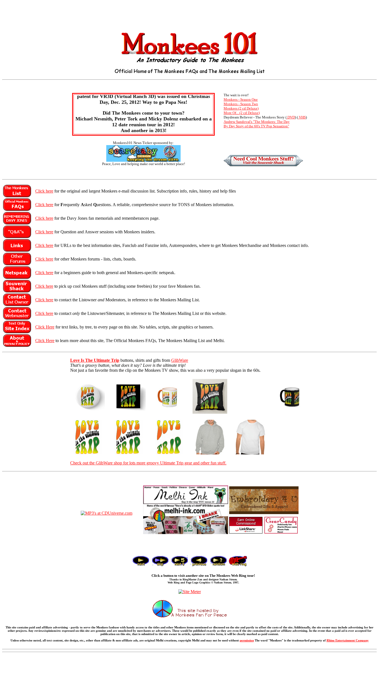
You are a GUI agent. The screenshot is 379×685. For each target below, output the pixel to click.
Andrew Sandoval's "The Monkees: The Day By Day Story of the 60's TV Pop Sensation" (257, 124)
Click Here (44, 327)
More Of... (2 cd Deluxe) (242, 113)
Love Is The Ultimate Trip (94, 360)
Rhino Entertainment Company (348, 640)
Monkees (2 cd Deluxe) (241, 108)
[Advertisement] (189, 14)
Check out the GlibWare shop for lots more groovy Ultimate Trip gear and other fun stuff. (148, 463)
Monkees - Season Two (241, 104)
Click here (44, 191)
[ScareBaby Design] (143, 160)
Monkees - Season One (241, 99)
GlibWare (179, 360)
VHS (302, 117)
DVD (291, 117)
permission (247, 640)
